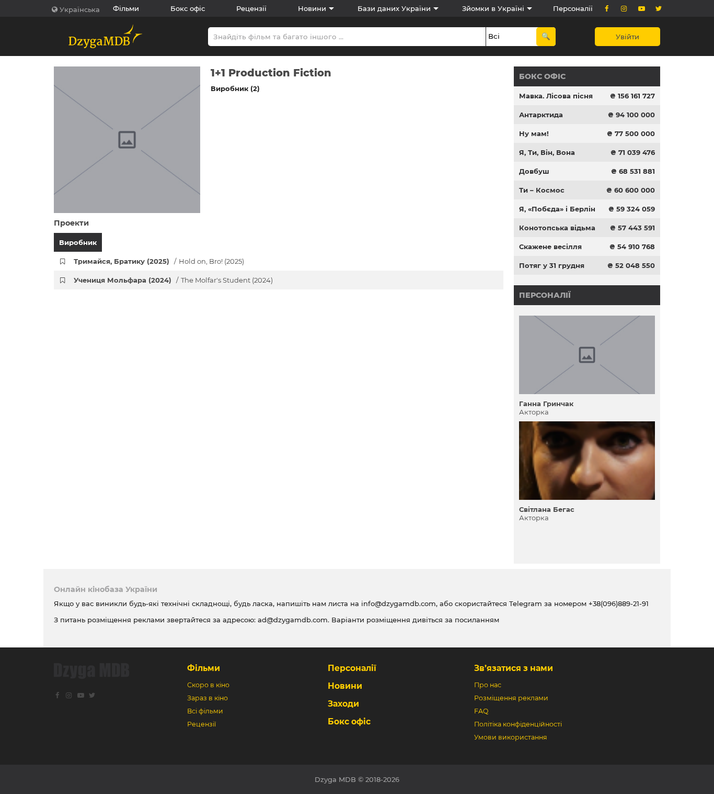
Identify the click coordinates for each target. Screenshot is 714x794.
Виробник (78, 242)
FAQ (481, 711)
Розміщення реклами (511, 698)
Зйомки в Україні (493, 8)
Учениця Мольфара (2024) (173, 280)
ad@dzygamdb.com (293, 620)
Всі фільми (205, 711)
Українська (80, 9)
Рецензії (251, 8)
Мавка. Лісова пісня (556, 96)
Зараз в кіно (207, 698)
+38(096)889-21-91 (619, 603)
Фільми (126, 8)
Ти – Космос (542, 190)
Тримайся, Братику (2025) (159, 261)
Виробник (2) (235, 88)
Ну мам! (534, 133)
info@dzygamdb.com (397, 603)
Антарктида (541, 114)
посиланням (477, 620)
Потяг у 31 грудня (551, 265)
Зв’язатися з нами (513, 668)
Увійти (627, 36)
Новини (312, 8)
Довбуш (534, 171)
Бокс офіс (187, 8)
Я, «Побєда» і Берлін (557, 209)
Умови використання (510, 737)
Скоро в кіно (208, 685)
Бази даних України (394, 8)
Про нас (487, 685)
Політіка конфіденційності (518, 724)
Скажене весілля (550, 246)
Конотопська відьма (557, 227)
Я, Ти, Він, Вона (547, 152)
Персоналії (573, 8)
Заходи (343, 704)
